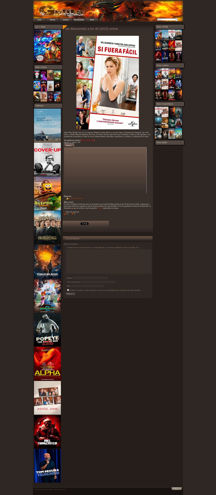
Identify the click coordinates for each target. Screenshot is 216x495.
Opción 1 (69, 145)
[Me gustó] (65, 214)
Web (68, 286)
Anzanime (62, 489)
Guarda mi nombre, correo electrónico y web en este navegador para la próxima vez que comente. (105, 290)
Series (92, 20)
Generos (66, 20)
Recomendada (79, 20)
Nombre (70, 278)
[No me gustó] (73, 214)
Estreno (52, 20)
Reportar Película (76, 198)
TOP (178, 488)
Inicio (39, 20)
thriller (100, 208)
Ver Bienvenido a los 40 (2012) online (91, 29)
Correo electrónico (74, 282)
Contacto (45, 489)
